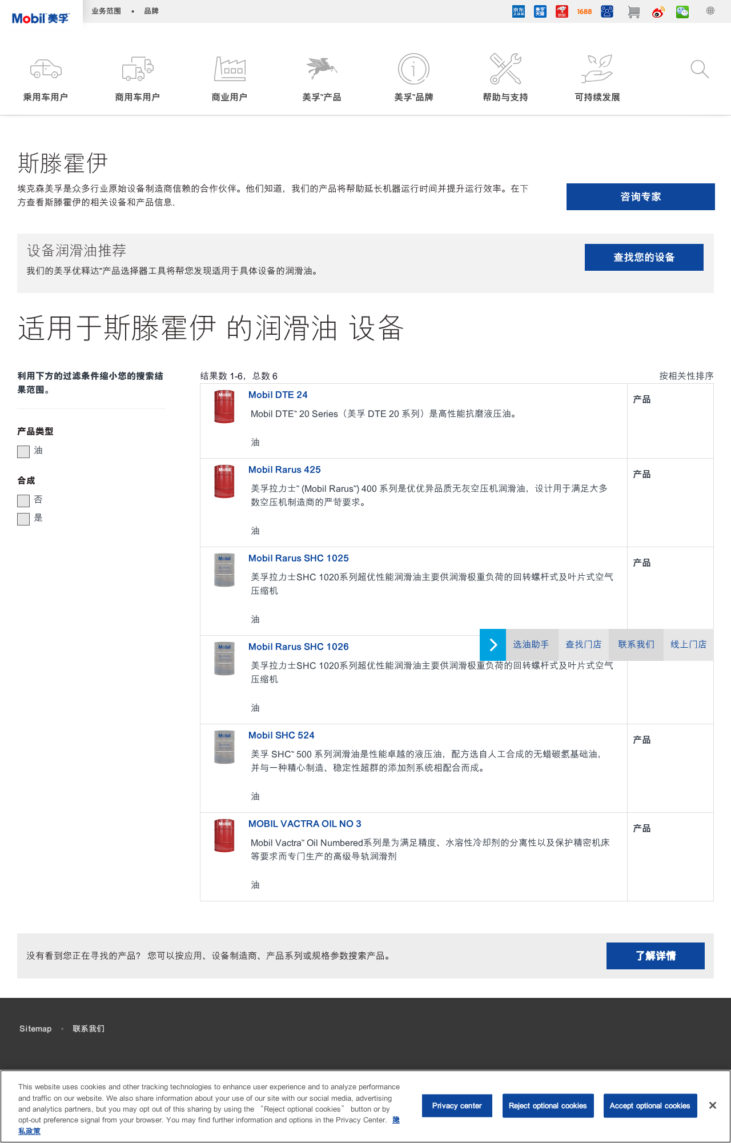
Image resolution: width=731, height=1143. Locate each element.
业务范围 (106, 11)
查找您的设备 (644, 257)
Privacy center (456, 1105)
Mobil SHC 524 (281, 735)
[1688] (584, 13)
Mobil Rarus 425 (284, 469)
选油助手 (531, 644)
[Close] (712, 1105)
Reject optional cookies (548, 1105)
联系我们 (636, 644)
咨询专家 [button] (640, 197)
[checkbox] (23, 452)
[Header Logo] (41, 14)
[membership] (607, 13)
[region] (365, 1106)
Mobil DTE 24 (278, 395)
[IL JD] (518, 13)
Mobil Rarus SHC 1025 (298, 558)
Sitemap (35, 1028)
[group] (85, 450)
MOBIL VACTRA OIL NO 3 (305, 824)
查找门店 (583, 644)
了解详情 (655, 956)
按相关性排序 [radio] (686, 376)
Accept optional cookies (650, 1105)
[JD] (562, 13)
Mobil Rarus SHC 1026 (298, 646)
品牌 (151, 11)
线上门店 (688, 644)
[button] (46, 78)
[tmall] (540, 13)
